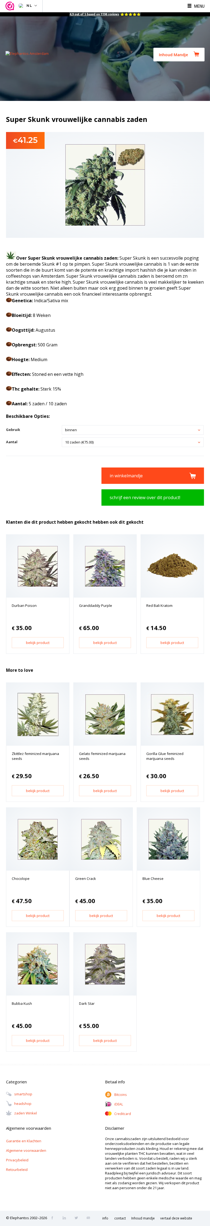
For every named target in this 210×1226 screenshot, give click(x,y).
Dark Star (87, 1003)
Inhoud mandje (143, 1218)
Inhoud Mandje (173, 54)
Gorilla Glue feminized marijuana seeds (164, 756)
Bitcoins (120, 1094)
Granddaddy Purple (95, 605)
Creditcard (122, 1113)
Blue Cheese (153, 878)
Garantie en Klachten (23, 1140)
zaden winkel (25, 1113)
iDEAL (118, 1104)
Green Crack (85, 878)
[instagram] (66, 1218)
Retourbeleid (17, 1169)
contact (120, 1218)
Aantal (12, 441)
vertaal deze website (176, 1218)
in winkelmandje (126, 476)
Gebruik (13, 429)
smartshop (23, 1094)
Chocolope (21, 878)
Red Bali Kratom (159, 605)
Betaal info (115, 1081)
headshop (22, 1103)
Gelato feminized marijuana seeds (102, 756)
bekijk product (37, 642)
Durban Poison (24, 605)
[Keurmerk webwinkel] (10, 6)
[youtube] (90, 1218)
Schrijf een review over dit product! (145, 497)
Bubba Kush (22, 1003)
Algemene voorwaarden (26, 1150)
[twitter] (78, 1218)
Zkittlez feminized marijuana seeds (35, 756)
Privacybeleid (17, 1160)
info (105, 1218)
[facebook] (54, 1218)
